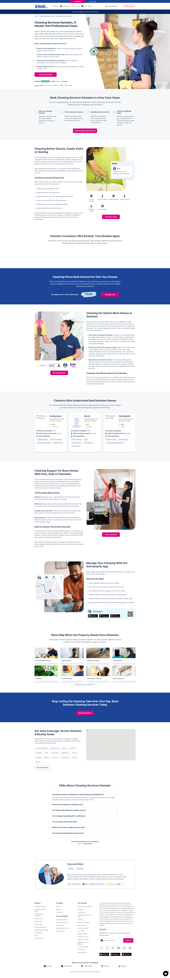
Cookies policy (60, 931)
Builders (80, 919)
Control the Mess (111, 534)
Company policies (61, 919)
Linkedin (130, 948)
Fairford (64, 748)
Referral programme (40, 927)
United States (88, 966)
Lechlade (73, 748)
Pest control (81, 931)
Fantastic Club (66, 6)
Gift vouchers (38, 921)
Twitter (107, 948)
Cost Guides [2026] (40, 906)
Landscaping (81, 912)
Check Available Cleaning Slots (85, 131)
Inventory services (83, 928)
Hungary (106, 966)
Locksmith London (83, 936)
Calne (46, 753)
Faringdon (39, 753)
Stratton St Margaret (42, 748)
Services (55, 6)
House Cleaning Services (85, 906)
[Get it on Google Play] (104, 615)
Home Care (81, 949)
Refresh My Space (59, 373)
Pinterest (113, 948)
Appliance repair (82, 933)
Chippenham (65, 757)
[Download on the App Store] (93, 615)
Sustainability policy (62, 922)
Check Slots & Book (45, 74)
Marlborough (55, 748)
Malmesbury (65, 753)
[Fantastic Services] (41, 6)
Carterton (55, 757)
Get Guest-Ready (111, 217)
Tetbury (74, 757)
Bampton (46, 757)
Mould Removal (82, 952)
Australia (49, 966)
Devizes (38, 762)
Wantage (38, 757)
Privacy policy (60, 925)
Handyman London (83, 939)
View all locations (42, 767)
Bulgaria (124, 966)
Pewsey (74, 753)
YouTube (118, 948)
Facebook (101, 948)
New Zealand (68, 966)
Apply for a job (76, 6)
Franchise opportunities (41, 930)
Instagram (124, 948)
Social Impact (38, 924)
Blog (36, 935)
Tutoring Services (83, 947)
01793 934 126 (112, 6)
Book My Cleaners (85, 713)
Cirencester (55, 753)
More (89, 6)
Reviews (58, 909)
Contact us (59, 912)
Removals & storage (83, 922)
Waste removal (82, 925)
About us (58, 906)
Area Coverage (39, 938)
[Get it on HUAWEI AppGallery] (115, 615)
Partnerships (38, 932)
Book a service (129, 6)
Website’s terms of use (62, 928)
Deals (85, 6)
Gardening (81, 909)
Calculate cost (110, 294)
